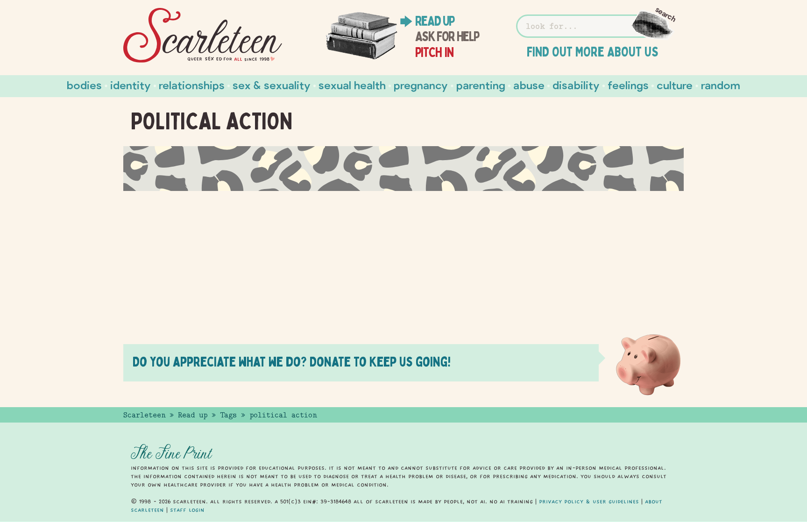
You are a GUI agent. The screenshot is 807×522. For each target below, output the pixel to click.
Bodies (84, 85)
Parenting (480, 85)
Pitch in (434, 52)
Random (720, 85)
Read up (434, 21)
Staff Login (187, 510)
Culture (675, 85)
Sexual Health (352, 85)
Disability (576, 85)
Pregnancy (421, 85)
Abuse (529, 85)
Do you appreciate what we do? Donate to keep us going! (292, 361)
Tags (228, 415)
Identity (130, 85)
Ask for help (447, 36)
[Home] (202, 35)
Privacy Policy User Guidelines (589, 501)
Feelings (628, 85)
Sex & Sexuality (272, 85)
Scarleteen (144, 415)
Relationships (192, 85)
